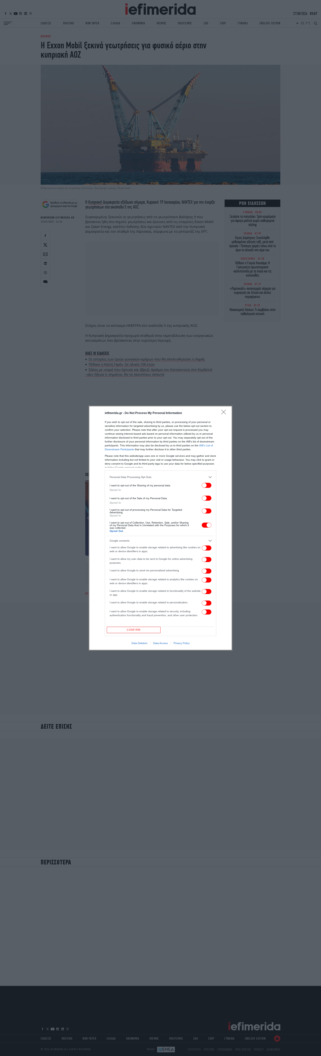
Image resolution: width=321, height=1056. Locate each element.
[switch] (206, 485)
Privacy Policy (182, 643)
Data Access (160, 643)
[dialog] (160, 528)
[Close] (224, 413)
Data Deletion (139, 643)
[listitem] (160, 477)
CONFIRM (134, 629)
